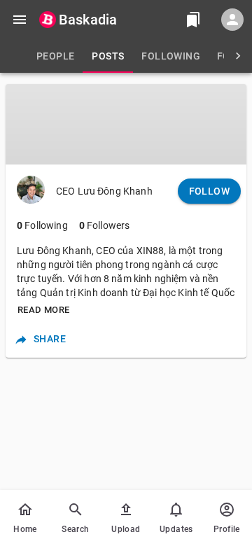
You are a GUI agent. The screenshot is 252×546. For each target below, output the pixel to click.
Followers (104, 225)
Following (42, 225)
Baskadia (88, 19)
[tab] (55, 56)
